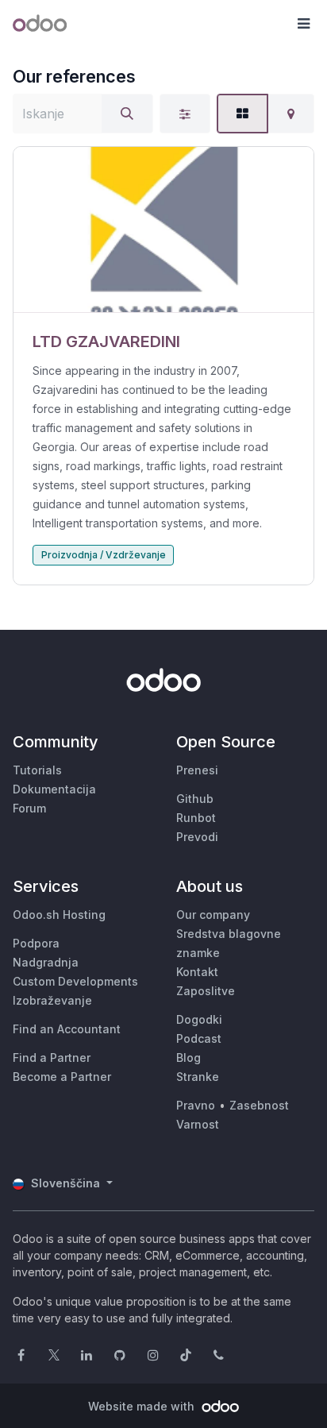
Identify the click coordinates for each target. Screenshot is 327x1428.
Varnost (197, 1124)
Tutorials (37, 770)
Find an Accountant (67, 1029)
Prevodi (197, 836)
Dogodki (199, 1019)
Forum (29, 808)
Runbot (196, 817)
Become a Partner (62, 1076)
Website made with (143, 1406)
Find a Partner (51, 1057)
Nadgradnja (46, 962)
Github (195, 798)
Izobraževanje (52, 1000)
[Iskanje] (127, 113)
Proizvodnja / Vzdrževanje (103, 555)
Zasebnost (259, 1105)
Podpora (36, 943)
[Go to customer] (163, 230)
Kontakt (197, 971)
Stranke (197, 1076)
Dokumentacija (54, 789)
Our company (213, 914)
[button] (303, 24)
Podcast (198, 1038)
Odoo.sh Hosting (59, 914)
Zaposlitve (205, 991)
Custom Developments (75, 981)
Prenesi (197, 770)
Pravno (195, 1105)
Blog (188, 1057)
